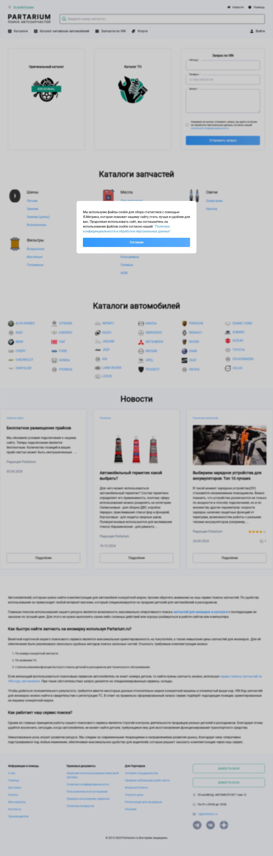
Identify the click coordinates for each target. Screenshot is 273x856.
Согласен (136, 242)
